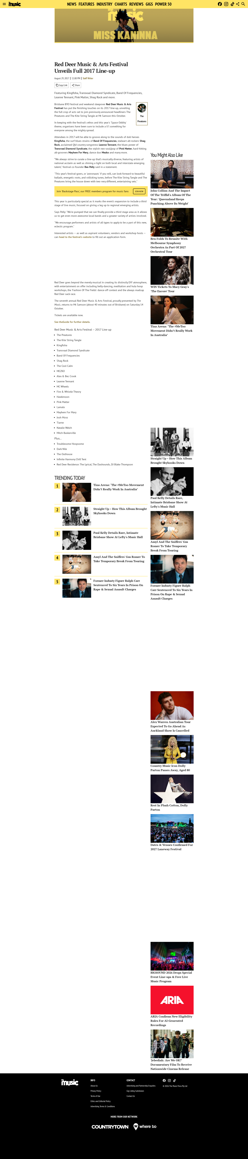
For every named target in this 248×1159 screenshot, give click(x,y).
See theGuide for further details (72, 322)
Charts (121, 4)
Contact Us (131, 1096)
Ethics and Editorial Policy (101, 1101)
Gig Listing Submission (135, 1091)
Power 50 (163, 4)
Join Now (139, 191)
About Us (94, 1086)
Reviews (136, 4)
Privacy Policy (96, 1091)
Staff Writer (88, 78)
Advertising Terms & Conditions (103, 1106)
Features (86, 4)
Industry (104, 4)
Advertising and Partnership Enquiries (141, 1086)
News (71, 4)
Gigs (149, 4)
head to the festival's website (75, 237)
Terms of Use (95, 1096)
